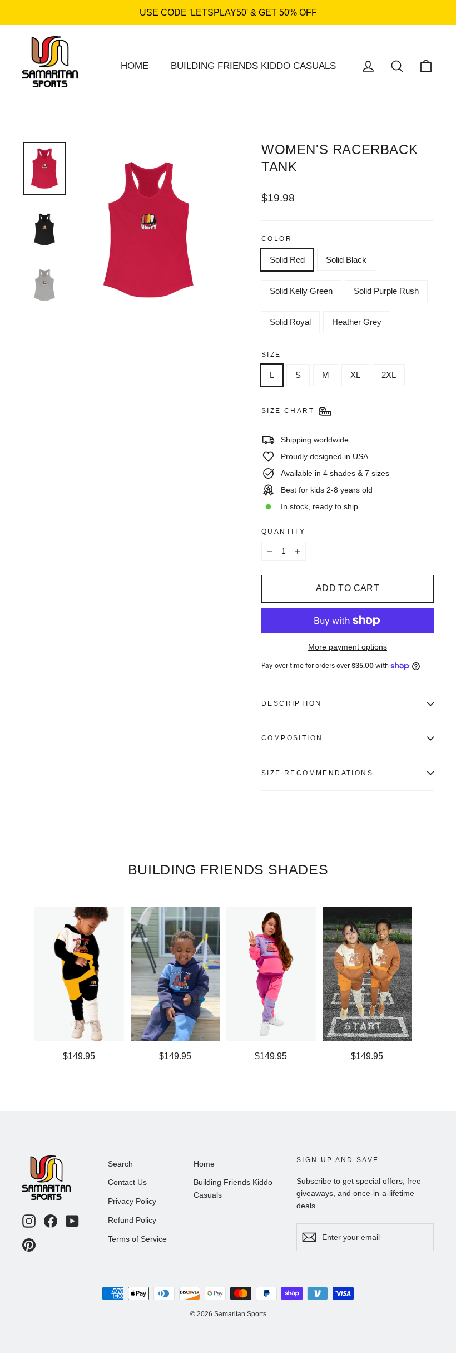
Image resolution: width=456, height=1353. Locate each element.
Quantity (283, 531)
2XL (388, 375)
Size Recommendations (317, 773)
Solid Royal (290, 322)
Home (134, 66)
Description (291, 703)
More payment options (347, 646)
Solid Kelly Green (301, 291)
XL (355, 375)
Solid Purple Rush (386, 291)
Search (120, 1163)
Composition (292, 738)
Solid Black (346, 259)
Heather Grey (356, 322)
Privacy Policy (132, 1201)
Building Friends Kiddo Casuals (253, 66)
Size (271, 354)
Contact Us (127, 1182)
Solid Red (287, 259)
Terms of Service (137, 1238)
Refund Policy (132, 1220)
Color (276, 239)
